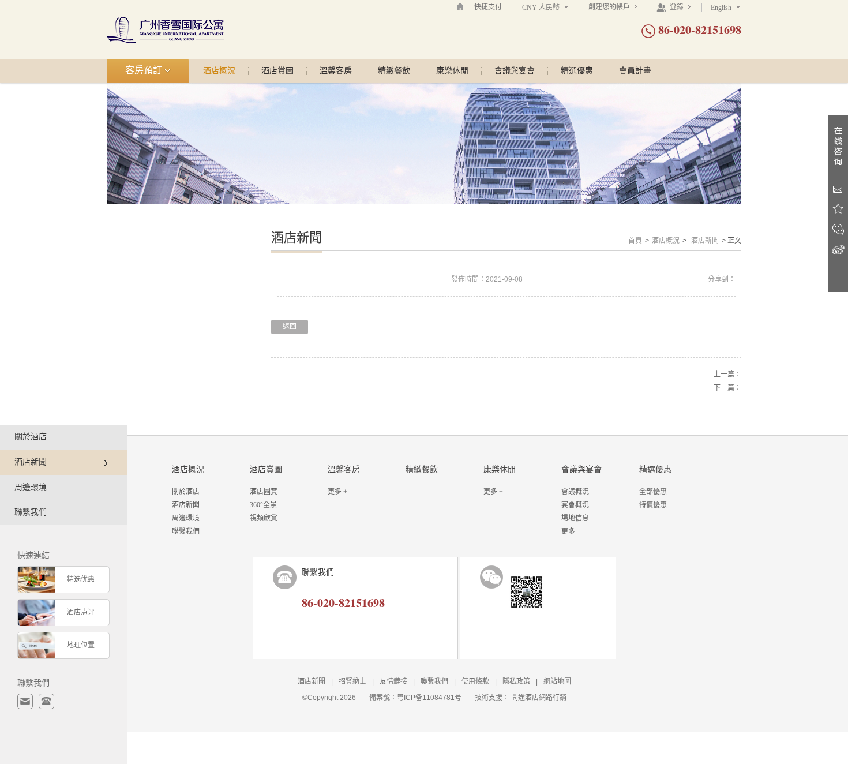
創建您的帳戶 (610, 7)
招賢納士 (352, 681)
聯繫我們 (30, 512)
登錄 (676, 7)
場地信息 (575, 518)
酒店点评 (81, 612)
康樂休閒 (452, 71)
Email (838, 189)
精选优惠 (81, 579)
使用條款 (475, 681)
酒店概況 (219, 71)
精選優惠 (577, 71)
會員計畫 (635, 71)
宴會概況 (575, 505)
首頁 (635, 241)
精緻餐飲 (394, 71)
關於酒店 (30, 436)
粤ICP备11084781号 (429, 698)
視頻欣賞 (263, 518)
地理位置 (81, 645)
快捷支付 (488, 7)
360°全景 (263, 505)
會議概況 (575, 492)
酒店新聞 (705, 241)
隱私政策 (516, 681)
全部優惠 (653, 492)
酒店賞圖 (277, 71)
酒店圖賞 (263, 492)
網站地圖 (557, 681)
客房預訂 (144, 70)
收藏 (838, 209)
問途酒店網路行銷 (538, 698)
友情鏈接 (393, 681)
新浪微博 (838, 249)
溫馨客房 (336, 71)
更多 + (337, 492)
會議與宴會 (514, 71)
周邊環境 (30, 487)
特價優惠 (653, 505)
